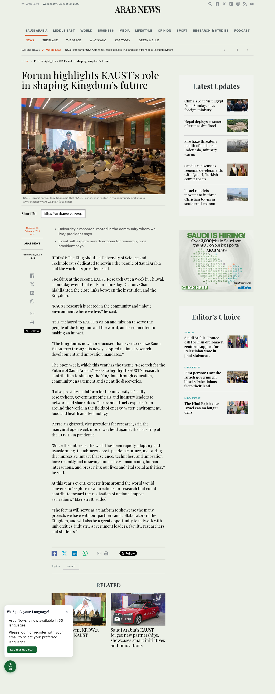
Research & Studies (211, 30)
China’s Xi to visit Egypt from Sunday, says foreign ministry (203, 105)
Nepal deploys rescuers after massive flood (203, 123)
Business (106, 30)
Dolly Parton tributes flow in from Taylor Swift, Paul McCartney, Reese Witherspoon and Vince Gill (113, 49)
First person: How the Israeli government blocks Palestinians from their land (202, 379)
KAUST (71, 566)
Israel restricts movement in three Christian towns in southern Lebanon (200, 197)
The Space (73, 40)
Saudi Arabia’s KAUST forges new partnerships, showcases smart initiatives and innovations (138, 637)
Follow (34, 331)
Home (25, 61)
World (86, 30)
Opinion (164, 30)
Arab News (32, 3)
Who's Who (98, 40)
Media (124, 30)
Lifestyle (143, 30)
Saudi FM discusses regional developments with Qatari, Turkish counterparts (203, 172)
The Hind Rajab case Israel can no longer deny (201, 408)
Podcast (242, 30)
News (30, 40)
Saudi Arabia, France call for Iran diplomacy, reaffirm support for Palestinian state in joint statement (203, 346)
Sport (182, 30)
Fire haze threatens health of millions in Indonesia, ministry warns (201, 148)
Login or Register (22, 649)
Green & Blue (149, 40)
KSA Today (122, 40)
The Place (50, 40)
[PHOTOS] (138, 609)
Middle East (64, 30)
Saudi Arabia (36, 30)
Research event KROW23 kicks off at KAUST (75, 632)
